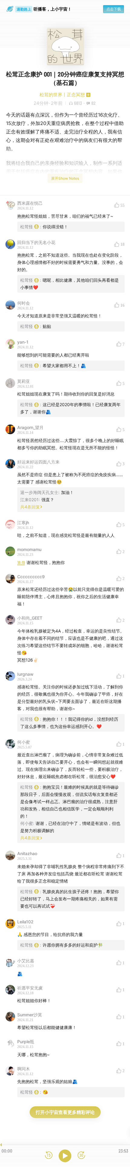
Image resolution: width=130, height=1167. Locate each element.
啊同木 (23, 1068)
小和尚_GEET (29, 617)
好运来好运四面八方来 (38, 461)
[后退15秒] (49, 1155)
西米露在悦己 (30, 203)
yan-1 (22, 342)
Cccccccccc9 (31, 576)
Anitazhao (27, 853)
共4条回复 (30, 506)
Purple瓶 (25, 1041)
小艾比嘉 (25, 960)
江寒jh (23, 522)
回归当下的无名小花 (36, 242)
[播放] (65, 1155)
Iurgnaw (25, 674)
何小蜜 (23, 742)
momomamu (29, 549)
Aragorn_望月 (30, 427)
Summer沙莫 (29, 1014)
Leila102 (25, 921)
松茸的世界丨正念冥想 (62, 95)
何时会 (23, 303)
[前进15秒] (81, 1155)
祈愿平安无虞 (30, 987)
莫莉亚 (23, 381)
